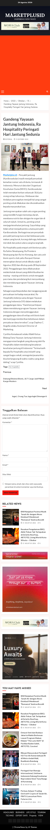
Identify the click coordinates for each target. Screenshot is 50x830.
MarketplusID (25, 15)
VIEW (40, 815)
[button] (2, 91)
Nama (5, 455)
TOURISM (42, 812)
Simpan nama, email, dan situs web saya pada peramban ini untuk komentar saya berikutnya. (24, 485)
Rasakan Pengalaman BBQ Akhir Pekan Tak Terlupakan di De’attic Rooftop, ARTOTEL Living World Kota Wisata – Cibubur (33, 534)
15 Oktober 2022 (22, 139)
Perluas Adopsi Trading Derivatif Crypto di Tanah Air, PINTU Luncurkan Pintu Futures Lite (34, 795)
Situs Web (6, 474)
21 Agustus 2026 (29, 523)
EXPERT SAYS (22, 815)
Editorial (8, 139)
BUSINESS (20, 812)
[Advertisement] (25, 62)
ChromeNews (19, 827)
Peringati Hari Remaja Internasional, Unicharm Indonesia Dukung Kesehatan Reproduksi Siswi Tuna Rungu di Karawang (34, 776)
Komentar (7, 422)
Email (5, 465)
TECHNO (10, 815)
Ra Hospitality (14, 367)
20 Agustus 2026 (29, 764)
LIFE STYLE (31, 812)
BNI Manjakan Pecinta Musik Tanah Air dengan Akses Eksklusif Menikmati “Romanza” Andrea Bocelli (33, 515)
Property (32, 815)
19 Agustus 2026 (29, 802)
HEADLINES (8, 812)
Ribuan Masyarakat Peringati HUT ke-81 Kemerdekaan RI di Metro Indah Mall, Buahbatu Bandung (34, 757)
